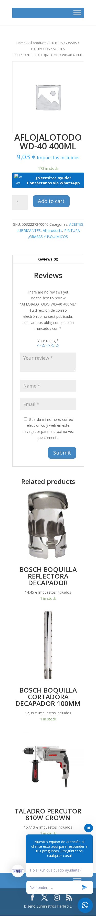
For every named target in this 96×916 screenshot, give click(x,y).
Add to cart (51, 201)
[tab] (48, 259)
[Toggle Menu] (77, 12)
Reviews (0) (47, 259)
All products (37, 42)
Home (21, 42)
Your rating (48, 340)
